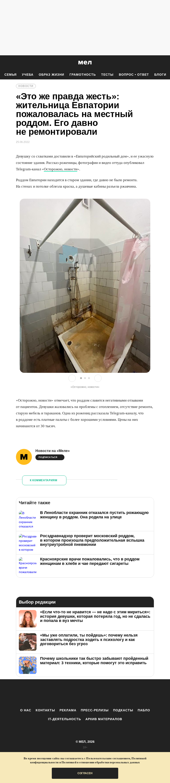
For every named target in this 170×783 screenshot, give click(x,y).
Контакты (45, 710)
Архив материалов (103, 719)
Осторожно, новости (60, 169)
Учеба (27, 74)
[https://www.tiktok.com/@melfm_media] (85, 693)
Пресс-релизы (95, 710)
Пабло (144, 710)
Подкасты (123, 710)
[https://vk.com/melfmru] (72, 693)
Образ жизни (51, 74)
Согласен (85, 773)
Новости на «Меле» (52, 451)
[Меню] (163, 62)
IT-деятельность (64, 719)
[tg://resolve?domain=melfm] (48, 693)
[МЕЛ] (85, 62)
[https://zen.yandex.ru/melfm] (60, 693)
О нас (25, 710)
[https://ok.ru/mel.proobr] (109, 693)
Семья (10, 74)
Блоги (160, 74)
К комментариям (43, 480)
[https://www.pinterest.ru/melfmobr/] (97, 693)
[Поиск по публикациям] (4, 62)
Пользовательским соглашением (108, 758)
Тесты (107, 74)
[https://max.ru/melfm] (121, 693)
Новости (25, 86)
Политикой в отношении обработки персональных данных (101, 762)
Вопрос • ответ (134, 74)
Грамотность (83, 74)
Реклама (68, 710)
